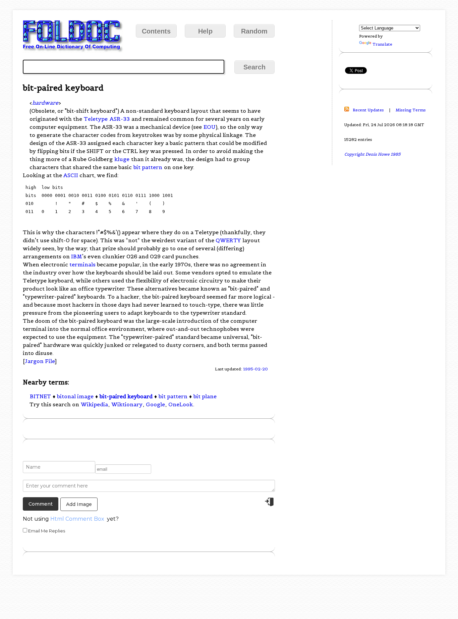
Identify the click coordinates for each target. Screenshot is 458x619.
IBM (76, 256)
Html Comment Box (77, 519)
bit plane (205, 396)
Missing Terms (411, 109)
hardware (45, 102)
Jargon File (40, 361)
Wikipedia (94, 404)
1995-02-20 (255, 368)
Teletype (96, 118)
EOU (209, 126)
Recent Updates (368, 109)
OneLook (180, 404)
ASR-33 (120, 118)
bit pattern (147, 167)
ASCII (70, 175)
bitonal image (75, 396)
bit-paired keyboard (126, 396)
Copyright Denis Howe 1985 (372, 154)
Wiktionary (126, 404)
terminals (82, 264)
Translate (382, 44)
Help (205, 31)
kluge (121, 159)
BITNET (40, 396)
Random (254, 31)
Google (155, 404)
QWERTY (228, 240)
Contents (156, 31)
